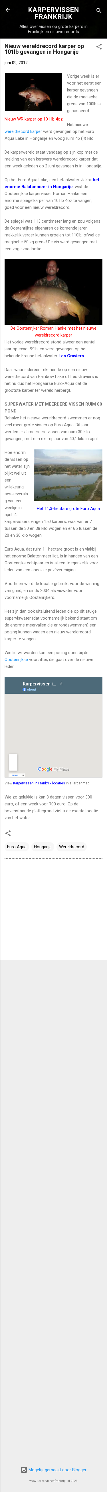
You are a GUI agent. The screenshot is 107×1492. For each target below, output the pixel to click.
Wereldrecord (71, 846)
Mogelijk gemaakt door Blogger (56, 1469)
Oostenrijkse (16, 659)
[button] (99, 47)
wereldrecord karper (23, 131)
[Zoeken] (99, 11)
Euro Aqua (17, 846)
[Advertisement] (53, 910)
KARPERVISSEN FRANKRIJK (53, 13)
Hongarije (43, 846)
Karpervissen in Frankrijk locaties (39, 783)
